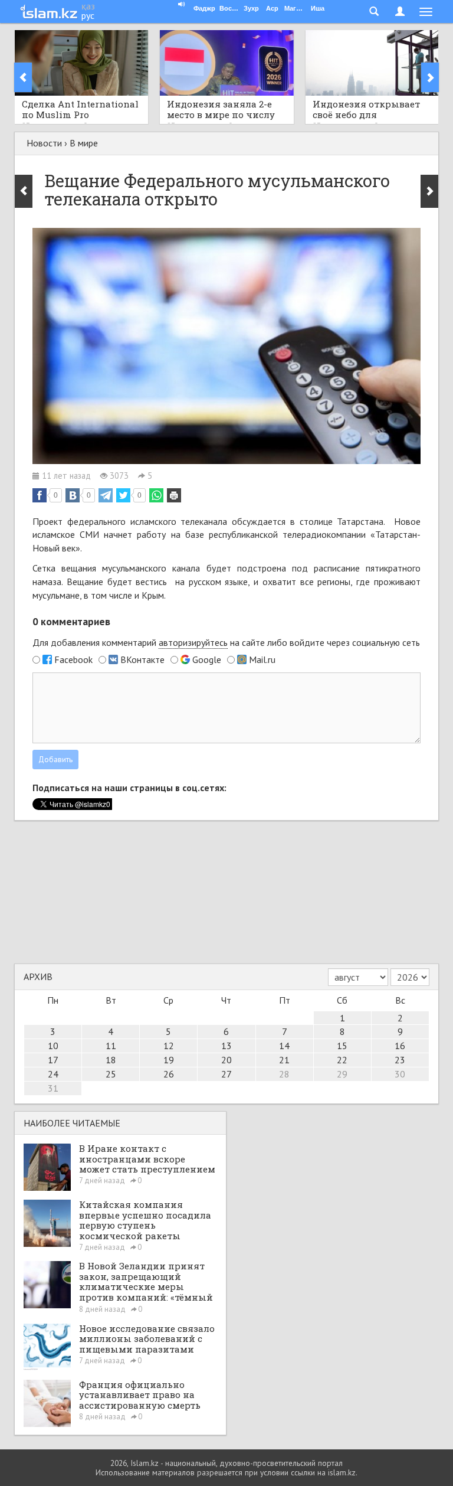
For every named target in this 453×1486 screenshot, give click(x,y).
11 (111, 1045)
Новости (44, 143)
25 (111, 1074)
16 (400, 1045)
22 (342, 1060)
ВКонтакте (142, 659)
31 (53, 1088)
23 (400, 1060)
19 (168, 1060)
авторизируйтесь (193, 642)
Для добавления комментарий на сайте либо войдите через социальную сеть (226, 642)
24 (53, 1074)
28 (284, 1074)
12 (168, 1045)
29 (342, 1074)
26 (168, 1074)
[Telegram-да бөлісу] (106, 495)
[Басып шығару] (174, 495)
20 (226, 1060)
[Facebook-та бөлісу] (39, 495)
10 (53, 1045)
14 (284, 1045)
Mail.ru (262, 659)
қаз (88, 6)
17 (53, 1060)
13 (226, 1045)
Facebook (73, 659)
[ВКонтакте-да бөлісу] (72, 495)
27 (226, 1074)
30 (400, 1074)
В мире (84, 143)
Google (206, 659)
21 (284, 1060)
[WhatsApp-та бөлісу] (156, 495)
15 (342, 1045)
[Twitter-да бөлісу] (123, 495)
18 (111, 1060)
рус (87, 15)
